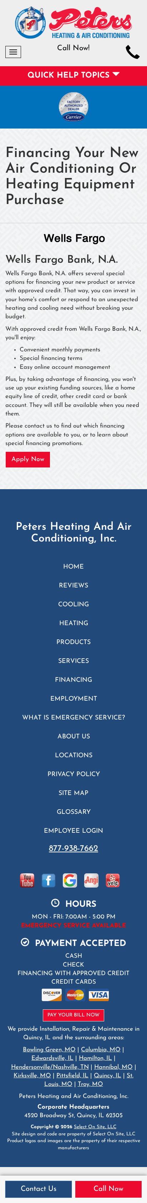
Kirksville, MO (32, 1076)
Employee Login (73, 831)
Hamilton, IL (95, 1058)
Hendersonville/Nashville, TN (50, 1067)
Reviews (73, 586)
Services (73, 661)
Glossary (74, 812)
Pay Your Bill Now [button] (73, 1015)
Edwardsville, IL (52, 1058)
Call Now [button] (108, 1189)
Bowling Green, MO (49, 1050)
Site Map (73, 793)
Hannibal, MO (113, 1067)
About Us (73, 737)
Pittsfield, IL (72, 1076)
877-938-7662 (73, 848)
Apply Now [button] (27, 459)
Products (73, 642)
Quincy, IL (107, 1076)
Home (73, 567)
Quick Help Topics (69, 76)
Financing (73, 680)
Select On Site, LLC (95, 1127)
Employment (73, 699)
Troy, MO (90, 1084)
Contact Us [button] (38, 1189)
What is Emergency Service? (73, 718)
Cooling (73, 605)
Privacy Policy (73, 775)
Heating (73, 624)
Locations (73, 756)
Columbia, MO (101, 1050)
